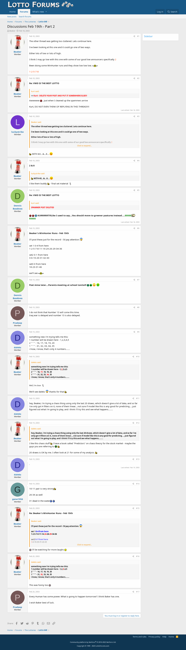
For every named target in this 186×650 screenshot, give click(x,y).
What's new (38, 11)
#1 (138, 36)
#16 (137, 556)
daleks (17, 347)
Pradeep (17, 322)
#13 (137, 459)
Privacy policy (154, 636)
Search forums (25, 16)
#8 (138, 307)
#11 (137, 398)
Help (164, 636)
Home (12, 11)
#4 (138, 160)
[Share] (134, 36)
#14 (137, 483)
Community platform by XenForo (93, 642)
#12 (137, 423)
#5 (138, 190)
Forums (24, 11)
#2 (138, 78)
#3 (138, 116)
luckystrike (17, 131)
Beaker (12, 30)
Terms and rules (139, 636)
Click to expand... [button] (84, 145)
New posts (11, 16)
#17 (137, 591)
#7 (138, 280)
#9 (138, 332)
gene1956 (17, 499)
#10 (137, 356)
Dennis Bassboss (17, 207)
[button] (46, 11)
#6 (138, 228)
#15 (137, 508)
